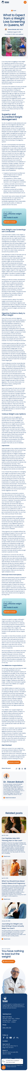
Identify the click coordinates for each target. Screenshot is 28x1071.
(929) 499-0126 (7, 1027)
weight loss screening (14, 82)
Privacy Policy (18, 1058)
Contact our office (16, 755)
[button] (25, 2)
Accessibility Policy (7, 1058)
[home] (5, 2)
